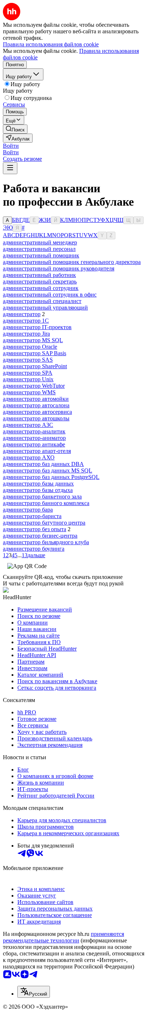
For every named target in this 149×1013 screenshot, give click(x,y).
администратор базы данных (38, 483)
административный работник (39, 275)
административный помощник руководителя (58, 268)
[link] (15, 129)
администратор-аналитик (34, 431)
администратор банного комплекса (46, 503)
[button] (11, 146)
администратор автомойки (36, 399)
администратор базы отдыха (38, 490)
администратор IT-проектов (37, 327)
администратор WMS (29, 392)
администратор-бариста (32, 516)
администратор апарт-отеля (37, 451)
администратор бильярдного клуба (46, 542)
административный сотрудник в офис (50, 294)
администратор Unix (28, 379)
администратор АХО (29, 457)
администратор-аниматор (34, 438)
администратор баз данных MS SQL (47, 470)
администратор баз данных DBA (43, 464)
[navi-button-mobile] (10, 168)
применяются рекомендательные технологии (63, 937)
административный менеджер (40, 242)
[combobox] (33, 992)
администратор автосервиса (37, 412)
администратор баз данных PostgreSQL (51, 477)
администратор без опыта (34, 529)
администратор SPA (27, 373)
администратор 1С (26, 321)
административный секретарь (40, 281)
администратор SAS (28, 360)
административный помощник (41, 255)
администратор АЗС (28, 425)
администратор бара (28, 509)
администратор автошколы (36, 418)
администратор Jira (26, 334)
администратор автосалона (36, 405)
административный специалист (42, 301)
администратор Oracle (30, 347)
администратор (22, 314)
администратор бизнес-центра (40, 536)
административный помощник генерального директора (72, 262)
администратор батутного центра (44, 523)
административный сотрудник (40, 288)
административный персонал (39, 249)
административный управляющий (45, 307)
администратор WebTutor (34, 386)
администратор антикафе (34, 444)
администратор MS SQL (33, 340)
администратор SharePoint (35, 366)
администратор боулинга (33, 549)
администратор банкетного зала (42, 496)
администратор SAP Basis (34, 353)
